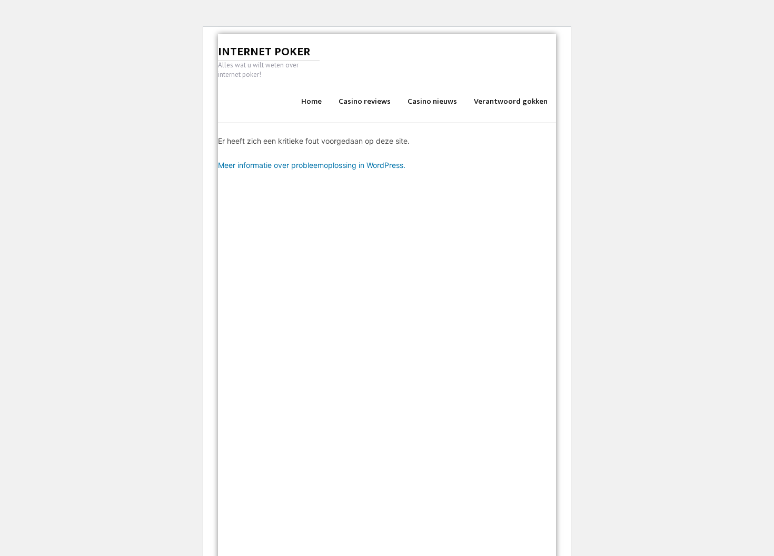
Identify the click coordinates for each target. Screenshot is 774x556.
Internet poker (264, 52)
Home (311, 101)
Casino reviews (365, 101)
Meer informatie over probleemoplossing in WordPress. (311, 165)
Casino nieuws (432, 101)
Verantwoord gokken (511, 101)
